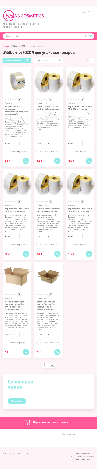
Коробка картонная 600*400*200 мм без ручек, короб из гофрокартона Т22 (14, 306)
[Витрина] (91, 60)
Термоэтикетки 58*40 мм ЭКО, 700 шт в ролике (17, 210)
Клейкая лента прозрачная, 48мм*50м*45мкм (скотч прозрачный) (16, 110)
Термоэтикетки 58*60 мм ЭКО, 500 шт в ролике (80, 107)
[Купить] (26, 161)
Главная (6, 46)
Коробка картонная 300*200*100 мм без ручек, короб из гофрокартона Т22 (46, 306)
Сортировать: (42, 60)
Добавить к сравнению (18, 152)
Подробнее (16, 401)
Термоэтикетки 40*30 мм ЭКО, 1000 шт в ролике (80, 210)
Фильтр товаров (13, 60)
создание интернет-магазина (82, 456)
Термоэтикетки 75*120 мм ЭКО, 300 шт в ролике (48, 107)
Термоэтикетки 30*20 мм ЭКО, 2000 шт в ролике (48, 210)
